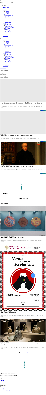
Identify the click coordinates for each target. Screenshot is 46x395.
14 (21, 188)
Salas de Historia (8, 30)
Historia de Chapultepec (9, 27)
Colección (5, 10)
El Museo (5, 23)
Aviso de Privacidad (6, 390)
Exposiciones (7, 16)
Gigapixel (7, 13)
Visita (4, 14)
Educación (5, 32)
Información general (9, 15)
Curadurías (7, 11)
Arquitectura (7, 25)
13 (21, 187)
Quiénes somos (8, 24)
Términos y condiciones (7, 389)
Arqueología (7, 28)
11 (21, 185)
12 (21, 186)
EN (5, 5)
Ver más (42, 110)
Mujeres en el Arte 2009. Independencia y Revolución (16, 135)
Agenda (6, 17)
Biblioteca (7, 19)
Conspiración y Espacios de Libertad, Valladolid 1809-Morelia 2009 (21, 103)
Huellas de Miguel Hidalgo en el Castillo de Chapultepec (17, 166)
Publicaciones (5, 36)
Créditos (4, 391)
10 (21, 184)
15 (21, 189)
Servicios (7, 21)
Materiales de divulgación (10, 33)
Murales (6, 29)
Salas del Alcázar (8, 31)
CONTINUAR (14, 375)
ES (2, 5)
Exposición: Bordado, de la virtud (11, 18)
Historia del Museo (8, 26)
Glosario (7, 35)
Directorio (5, 388)
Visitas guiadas (8, 22)
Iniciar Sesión (6, 7)
